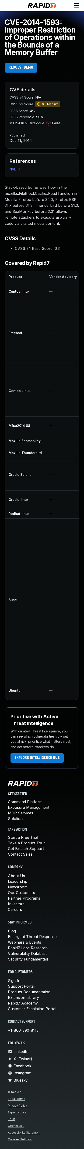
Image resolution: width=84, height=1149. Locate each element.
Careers (15, 909)
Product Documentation (29, 992)
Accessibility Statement (24, 1132)
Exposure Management (28, 807)
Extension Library (23, 997)
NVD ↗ (15, 169)
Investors (16, 903)
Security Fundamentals (28, 959)
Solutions (16, 818)
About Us (16, 875)
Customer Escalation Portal (32, 1008)
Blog (12, 931)
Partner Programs (24, 898)
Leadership (17, 881)
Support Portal (21, 986)
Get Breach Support (26, 848)
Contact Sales (20, 854)
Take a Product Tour (26, 843)
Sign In (14, 980)
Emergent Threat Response (32, 936)
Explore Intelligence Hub (37, 758)
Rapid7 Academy (23, 1003)
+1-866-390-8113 (23, 1030)
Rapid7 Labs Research (28, 948)
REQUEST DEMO (21, 68)
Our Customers (21, 892)
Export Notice (17, 1112)
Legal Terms (16, 1099)
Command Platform (25, 801)
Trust (11, 1119)
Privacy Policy (17, 1105)
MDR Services (20, 813)
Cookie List (16, 1125)
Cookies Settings (20, 1139)
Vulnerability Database (28, 953)
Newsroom (18, 887)
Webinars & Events (24, 942)
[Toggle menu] (76, 5)
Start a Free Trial (23, 837)
